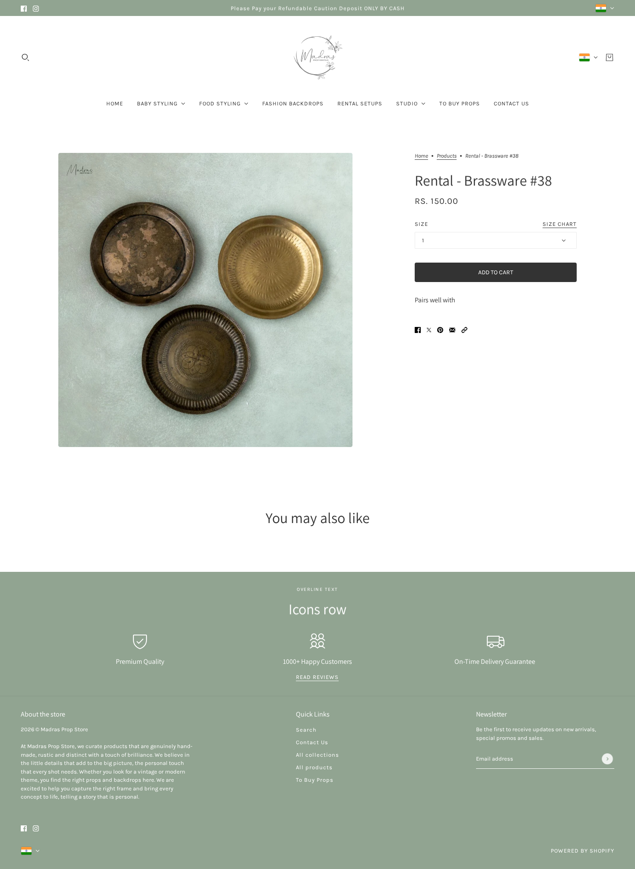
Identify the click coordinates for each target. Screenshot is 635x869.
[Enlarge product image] (205, 300)
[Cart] (609, 57)
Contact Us (312, 742)
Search (306, 729)
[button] (464, 329)
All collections (317, 755)
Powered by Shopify (582, 850)
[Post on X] (429, 329)
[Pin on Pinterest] (440, 329)
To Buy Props (314, 780)
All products (314, 767)
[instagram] (35, 8)
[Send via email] (452, 329)
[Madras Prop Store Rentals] (317, 57)
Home (421, 156)
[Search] (25, 57)
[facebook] (23, 8)
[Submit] (607, 758)
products (447, 156)
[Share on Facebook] (417, 329)
